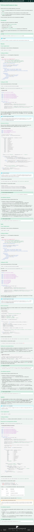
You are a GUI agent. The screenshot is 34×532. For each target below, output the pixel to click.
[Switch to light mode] (28, 1)
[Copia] (32, 50)
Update (3, 14)
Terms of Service (17, 530)
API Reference (19, 498)
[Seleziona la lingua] (31, 1)
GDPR (22, 529)
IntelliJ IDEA (17, 35)
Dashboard (9, 529)
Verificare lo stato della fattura (10, 400)
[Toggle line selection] (31, 50)
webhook (26, 362)
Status (25, 529)
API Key (9, 27)
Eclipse (20, 35)
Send (3, 12)
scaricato (11, 24)
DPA (19, 529)
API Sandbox (27, 118)
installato (15, 24)
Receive (3, 10)
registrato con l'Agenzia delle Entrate (10, 28)
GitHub (20, 220)
